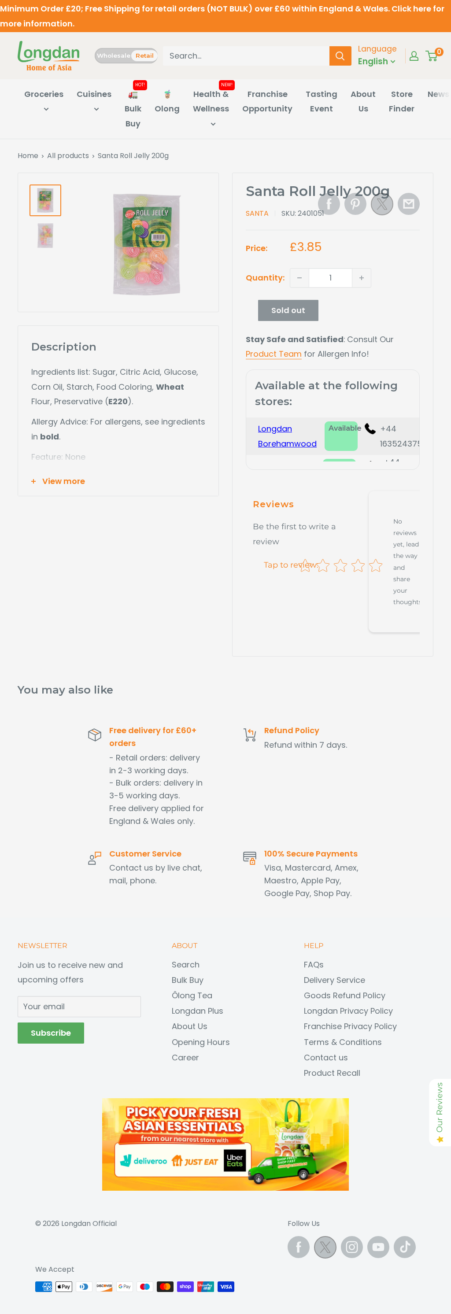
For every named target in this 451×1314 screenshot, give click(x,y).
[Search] (340, 56)
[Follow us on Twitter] (325, 1249)
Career (185, 1057)
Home (28, 156)
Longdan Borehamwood (287, 436)
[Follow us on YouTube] (378, 1247)
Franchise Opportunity (267, 101)
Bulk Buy (187, 980)
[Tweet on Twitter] (382, 206)
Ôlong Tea (192, 995)
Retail (145, 55)
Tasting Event (321, 101)
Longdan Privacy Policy (348, 1010)
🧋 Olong (167, 101)
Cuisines (94, 94)
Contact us (326, 1057)
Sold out (288, 310)
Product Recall (332, 1072)
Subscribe (51, 1032)
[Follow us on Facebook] (299, 1247)
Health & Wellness (211, 101)
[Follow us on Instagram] (352, 1247)
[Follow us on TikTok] (405, 1247)
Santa (257, 213)
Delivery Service (334, 980)
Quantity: (265, 277)
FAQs (314, 964)
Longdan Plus (197, 1010)
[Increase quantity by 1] (361, 278)
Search (186, 964)
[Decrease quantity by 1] (299, 278)
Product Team (274, 353)
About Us (363, 101)
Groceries (43, 94)
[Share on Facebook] (329, 204)
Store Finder (401, 101)
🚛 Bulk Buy (133, 109)
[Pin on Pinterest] (355, 204)
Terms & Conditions (343, 1042)
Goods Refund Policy (344, 995)
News (438, 94)
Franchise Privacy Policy (350, 1026)
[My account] (414, 56)
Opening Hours (201, 1042)
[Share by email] (409, 204)
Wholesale (113, 55)
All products (68, 156)
